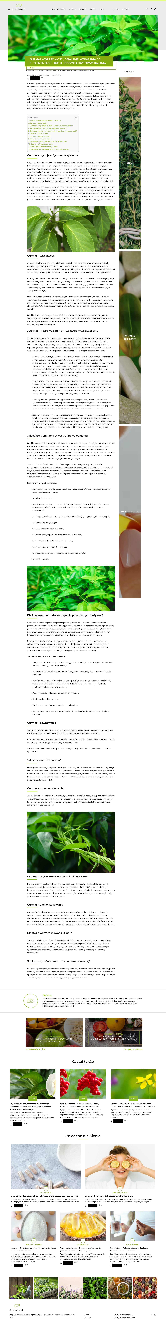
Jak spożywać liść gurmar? (40, 136)
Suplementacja (46, 1193)
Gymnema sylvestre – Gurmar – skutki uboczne (48, 141)
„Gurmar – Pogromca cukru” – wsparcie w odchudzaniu (51, 126)
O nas (116, 9)
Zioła (32, 68)
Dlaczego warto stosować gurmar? (44, 147)
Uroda (81, 9)
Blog (101, 9)
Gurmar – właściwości (38, 123)
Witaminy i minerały (120, 1193)
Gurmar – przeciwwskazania (41, 139)
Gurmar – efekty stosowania (42, 144)
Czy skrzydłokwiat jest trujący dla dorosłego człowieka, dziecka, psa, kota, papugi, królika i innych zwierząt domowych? (30, 1107)
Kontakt (125, 9)
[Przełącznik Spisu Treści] (74, 117)
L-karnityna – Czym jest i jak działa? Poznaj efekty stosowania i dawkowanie (44, 1196)
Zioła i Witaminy (57, 9)
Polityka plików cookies (124, 1318)
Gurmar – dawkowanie (39, 133)
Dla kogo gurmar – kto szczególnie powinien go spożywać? (53, 131)
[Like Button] (42, 78)
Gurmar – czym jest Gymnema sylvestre (45, 120)
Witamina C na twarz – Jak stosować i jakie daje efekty (109, 1196)
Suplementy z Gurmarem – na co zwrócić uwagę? (49, 149)
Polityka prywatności (123, 1315)
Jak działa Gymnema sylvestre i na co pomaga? (48, 128)
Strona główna (30, 70)
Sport (91, 9)
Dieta (71, 9)
